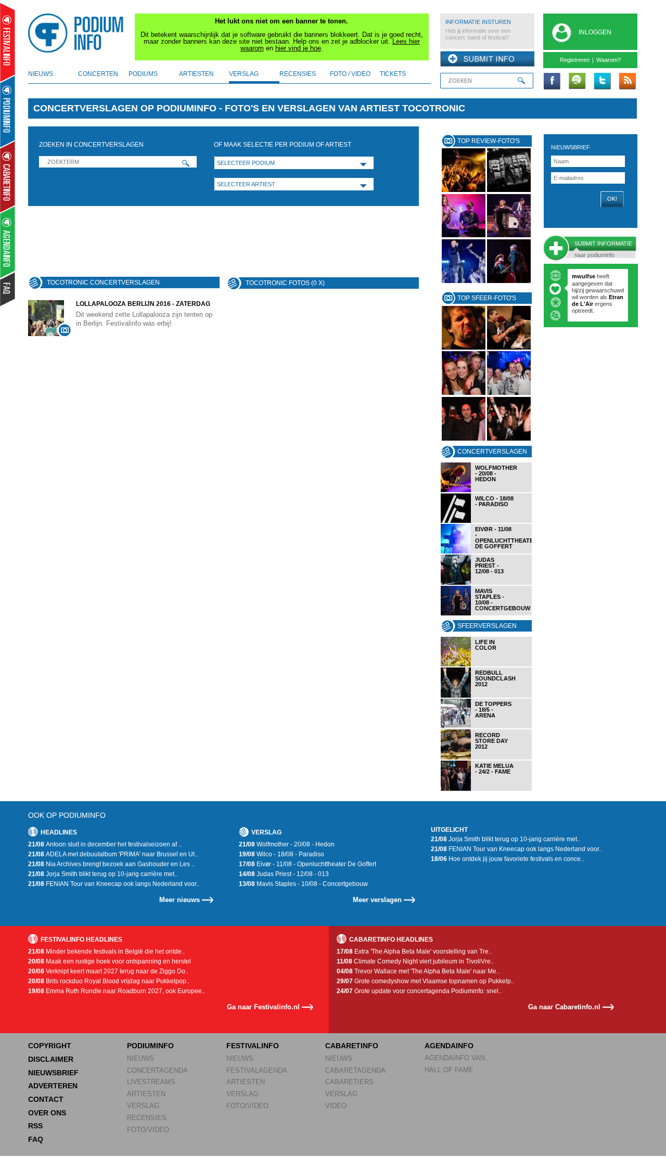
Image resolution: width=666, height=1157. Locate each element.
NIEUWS (140, 1058)
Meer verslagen (377, 900)
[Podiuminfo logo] (78, 33)
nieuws (40, 74)
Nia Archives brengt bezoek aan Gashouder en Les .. (111, 864)
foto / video (350, 74)
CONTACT (45, 1099)
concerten (98, 74)
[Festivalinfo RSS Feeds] (627, 82)
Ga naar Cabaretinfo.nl (564, 1007)
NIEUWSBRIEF (570, 147)
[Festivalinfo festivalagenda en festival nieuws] (7, 42)
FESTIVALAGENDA (256, 1070)
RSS (35, 1126)
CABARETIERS (349, 1082)
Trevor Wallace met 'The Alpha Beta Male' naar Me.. (418, 971)
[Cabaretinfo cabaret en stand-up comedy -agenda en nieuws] (7, 176)
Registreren (575, 60)
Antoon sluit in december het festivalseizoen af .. (105, 844)
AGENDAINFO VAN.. (457, 1058)
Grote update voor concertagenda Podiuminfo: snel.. (419, 991)
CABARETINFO (351, 1046)
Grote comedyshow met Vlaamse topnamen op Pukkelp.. (425, 981)
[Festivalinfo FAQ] (8, 289)
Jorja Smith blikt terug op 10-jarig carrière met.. (102, 874)
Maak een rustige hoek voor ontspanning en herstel (109, 961)
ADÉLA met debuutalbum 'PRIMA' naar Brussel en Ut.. (113, 854)
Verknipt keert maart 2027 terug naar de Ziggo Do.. (108, 971)
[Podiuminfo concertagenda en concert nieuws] (8, 111)
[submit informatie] (487, 59)
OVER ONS (47, 1113)
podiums (143, 74)
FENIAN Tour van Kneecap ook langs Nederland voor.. (113, 884)
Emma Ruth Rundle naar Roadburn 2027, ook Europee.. (116, 991)
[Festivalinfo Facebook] (552, 82)
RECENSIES (146, 1118)
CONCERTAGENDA (157, 1070)
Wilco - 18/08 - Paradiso (281, 854)
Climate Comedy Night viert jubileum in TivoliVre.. (415, 961)
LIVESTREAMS (151, 1082)
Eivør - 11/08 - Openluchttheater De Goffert (307, 864)
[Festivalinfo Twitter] (602, 82)
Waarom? (608, 60)
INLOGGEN (595, 32)
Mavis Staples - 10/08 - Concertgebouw (303, 884)
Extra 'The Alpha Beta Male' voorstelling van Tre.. (414, 951)
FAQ (35, 1139)
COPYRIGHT (49, 1046)
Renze (580, 276)
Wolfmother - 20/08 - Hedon (287, 844)
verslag (244, 74)
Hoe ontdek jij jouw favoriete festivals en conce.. (507, 859)
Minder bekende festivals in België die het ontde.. (106, 951)
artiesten (196, 74)
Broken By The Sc (596, 290)
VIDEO (336, 1106)
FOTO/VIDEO (148, 1130)
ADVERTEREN (53, 1086)
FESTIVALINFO (252, 1046)
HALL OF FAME (449, 1070)
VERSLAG (143, 1106)
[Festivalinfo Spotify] (577, 82)
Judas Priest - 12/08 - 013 (284, 874)
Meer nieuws (179, 900)
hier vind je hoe (298, 48)
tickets (393, 74)
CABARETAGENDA (355, 1070)
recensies (297, 74)
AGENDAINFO (449, 1046)
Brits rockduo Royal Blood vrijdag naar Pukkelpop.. (108, 981)
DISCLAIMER (50, 1059)
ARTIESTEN (146, 1094)
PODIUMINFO (150, 1046)
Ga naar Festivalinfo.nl (263, 1007)
